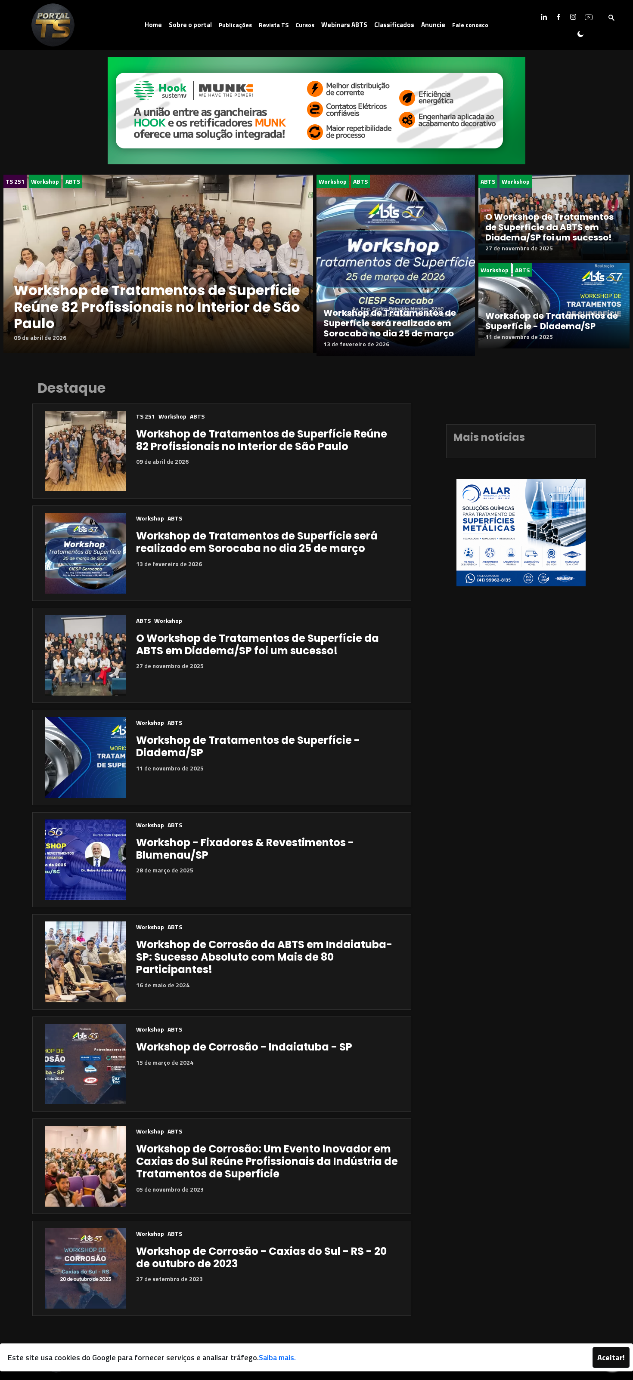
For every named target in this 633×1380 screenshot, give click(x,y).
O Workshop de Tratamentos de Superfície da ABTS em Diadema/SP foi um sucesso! (549, 227)
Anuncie (433, 25)
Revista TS (274, 24)
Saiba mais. (277, 1357)
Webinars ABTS (344, 25)
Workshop (45, 181)
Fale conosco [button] (470, 24)
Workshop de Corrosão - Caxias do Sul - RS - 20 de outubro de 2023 (261, 1257)
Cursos (304, 24)
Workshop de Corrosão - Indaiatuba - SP (244, 1047)
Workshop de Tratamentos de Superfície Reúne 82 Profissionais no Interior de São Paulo (157, 306)
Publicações (235, 24)
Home (153, 25)
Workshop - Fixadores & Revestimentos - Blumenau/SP (245, 848)
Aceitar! (611, 1357)
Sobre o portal (190, 25)
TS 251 (15, 181)
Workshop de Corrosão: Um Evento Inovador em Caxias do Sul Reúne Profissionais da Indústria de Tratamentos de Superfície (267, 1161)
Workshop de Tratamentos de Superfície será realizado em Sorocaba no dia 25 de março (389, 323)
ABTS (72, 181)
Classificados (394, 25)
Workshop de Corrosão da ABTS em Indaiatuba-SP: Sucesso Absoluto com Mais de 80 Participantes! (264, 956)
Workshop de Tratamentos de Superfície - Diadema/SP (551, 321)
